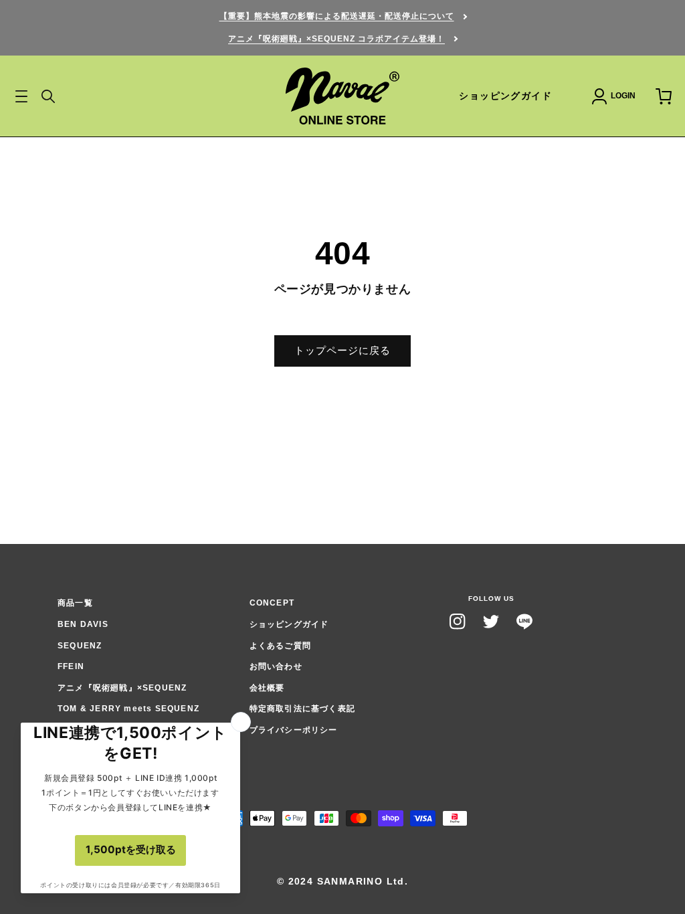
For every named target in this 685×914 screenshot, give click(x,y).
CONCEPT (272, 603)
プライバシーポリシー (294, 730)
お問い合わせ (276, 666)
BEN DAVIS (83, 624)
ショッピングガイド (505, 95)
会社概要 (267, 688)
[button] (48, 96)
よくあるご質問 (280, 645)
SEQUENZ (80, 645)
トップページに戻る (342, 350)
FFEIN (71, 666)
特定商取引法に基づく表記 (302, 708)
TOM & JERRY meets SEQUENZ (128, 708)
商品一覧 (75, 603)
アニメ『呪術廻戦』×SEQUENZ (122, 688)
